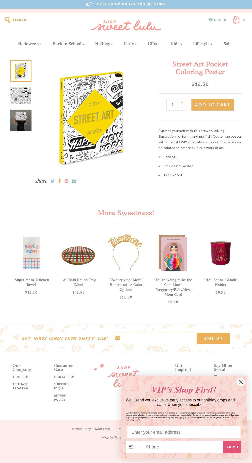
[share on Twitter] (53, 181)
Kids (175, 43)
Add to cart (213, 104)
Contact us (64, 377)
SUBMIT (232, 447)
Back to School (67, 43)
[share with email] (74, 181)
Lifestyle (201, 43)
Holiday (102, 43)
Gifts (152, 43)
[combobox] (135, 447)
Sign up (213, 338)
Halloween (28, 43)
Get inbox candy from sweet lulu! (65, 338)
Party (129, 43)
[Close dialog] (240, 382)
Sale (228, 43)
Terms (137, 420)
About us (21, 377)
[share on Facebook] (59, 181)
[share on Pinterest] (66, 181)
